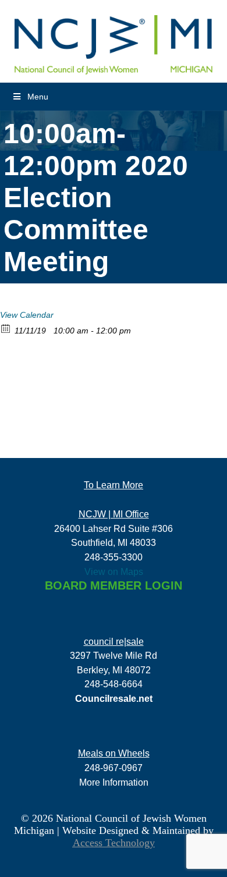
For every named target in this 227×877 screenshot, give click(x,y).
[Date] (6, 327)
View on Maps (113, 571)
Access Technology (114, 842)
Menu (37, 96)
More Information (113, 782)
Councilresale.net (113, 698)
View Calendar (27, 314)
